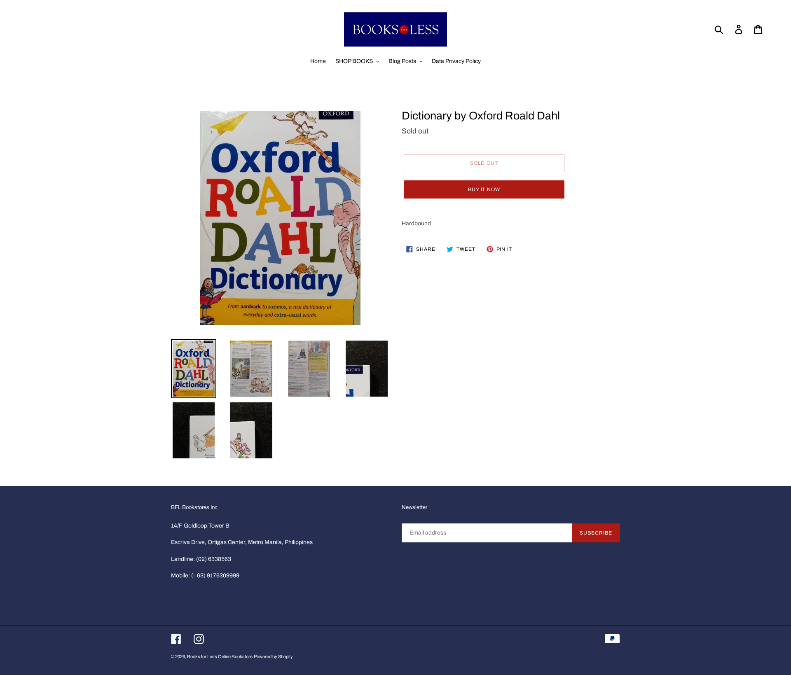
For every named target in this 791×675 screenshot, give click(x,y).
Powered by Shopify (273, 656)
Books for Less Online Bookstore (220, 656)
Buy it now (484, 189)
